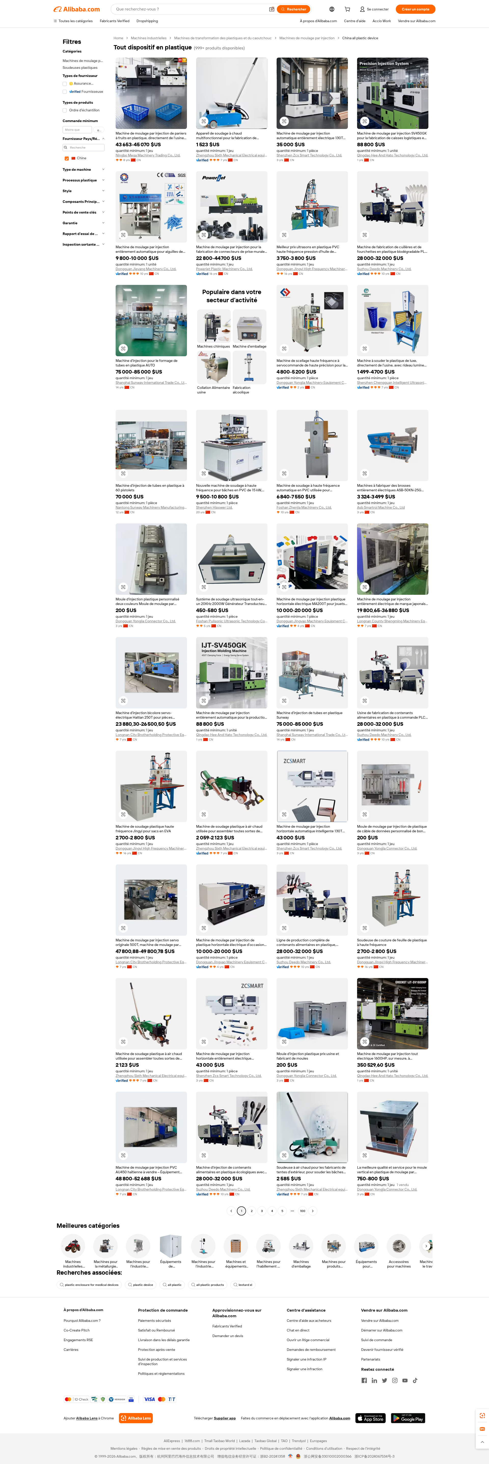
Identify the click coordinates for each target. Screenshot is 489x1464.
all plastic (175, 1285)
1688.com (192, 1441)
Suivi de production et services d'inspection (162, 1361)
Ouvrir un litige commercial (308, 1340)
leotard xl (245, 1285)
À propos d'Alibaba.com (83, 1310)
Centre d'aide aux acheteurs (309, 1320)
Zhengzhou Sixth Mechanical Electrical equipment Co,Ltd (231, 155)
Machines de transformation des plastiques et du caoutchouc (223, 38)
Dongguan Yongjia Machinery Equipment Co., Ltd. (312, 382)
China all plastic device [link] (360, 38)
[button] (272, 9)
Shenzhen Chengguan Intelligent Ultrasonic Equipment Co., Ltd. (392, 382)
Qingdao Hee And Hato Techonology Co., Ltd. (392, 155)
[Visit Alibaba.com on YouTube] (405, 1380)
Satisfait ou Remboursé (156, 1330)
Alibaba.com (339, 1418)
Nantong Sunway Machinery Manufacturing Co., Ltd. (151, 507)
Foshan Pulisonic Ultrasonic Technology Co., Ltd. (231, 621)
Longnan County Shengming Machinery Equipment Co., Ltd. (392, 621)
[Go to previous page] (231, 1211)
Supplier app (225, 1418)
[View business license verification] (290, 1456)
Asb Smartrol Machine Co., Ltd (381, 507)
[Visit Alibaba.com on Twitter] (385, 1380)
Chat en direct (298, 1330)
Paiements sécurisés (154, 1320)
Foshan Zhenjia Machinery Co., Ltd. (304, 507)
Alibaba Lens (87, 1418)
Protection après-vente (156, 1350)
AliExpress (172, 1441)
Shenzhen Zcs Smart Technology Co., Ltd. (309, 155)
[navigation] (82, 625)
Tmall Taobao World (219, 1441)
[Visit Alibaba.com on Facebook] (364, 1380)
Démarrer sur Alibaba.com (381, 1330)
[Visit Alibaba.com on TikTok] (415, 1380)
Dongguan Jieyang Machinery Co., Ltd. (146, 269)
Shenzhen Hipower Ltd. (214, 507)
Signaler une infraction (304, 1369)
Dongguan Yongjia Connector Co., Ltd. (146, 621)
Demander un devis (227, 1336)
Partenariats (370, 1359)
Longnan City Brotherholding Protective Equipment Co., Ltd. (151, 735)
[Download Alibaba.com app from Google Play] (408, 1418)
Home (118, 38)
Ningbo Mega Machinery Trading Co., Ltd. (148, 155)
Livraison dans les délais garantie (164, 1340)
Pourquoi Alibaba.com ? (82, 1320)
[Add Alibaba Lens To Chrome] (136, 1418)
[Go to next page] (312, 1211)
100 (302, 1211)
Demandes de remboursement (311, 1350)
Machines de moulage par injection (307, 38)
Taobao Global (265, 1441)
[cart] (348, 10)
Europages (318, 1441)
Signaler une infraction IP (307, 1359)
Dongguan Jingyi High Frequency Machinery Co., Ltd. (312, 269)
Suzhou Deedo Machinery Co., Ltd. (384, 269)
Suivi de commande (376, 1340)
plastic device (143, 1285)
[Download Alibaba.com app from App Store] (370, 1418)
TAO (284, 1441)
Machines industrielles (149, 38)
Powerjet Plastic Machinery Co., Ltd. (224, 269)
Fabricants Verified (227, 1326)
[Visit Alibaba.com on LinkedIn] (374, 1380)
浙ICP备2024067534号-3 (375, 1456)
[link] (482, 1415)
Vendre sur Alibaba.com (380, 1320)
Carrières (71, 1350)
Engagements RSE (78, 1340)
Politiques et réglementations (161, 1373)
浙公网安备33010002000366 (327, 1456)
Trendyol (299, 1441)
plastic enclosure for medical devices (91, 1285)
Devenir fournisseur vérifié (382, 1350)
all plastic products (210, 1285)
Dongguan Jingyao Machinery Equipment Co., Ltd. (312, 621)
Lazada (244, 1441)
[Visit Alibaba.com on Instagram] (395, 1380)
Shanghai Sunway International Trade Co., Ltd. (151, 382)
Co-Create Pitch (77, 1330)
